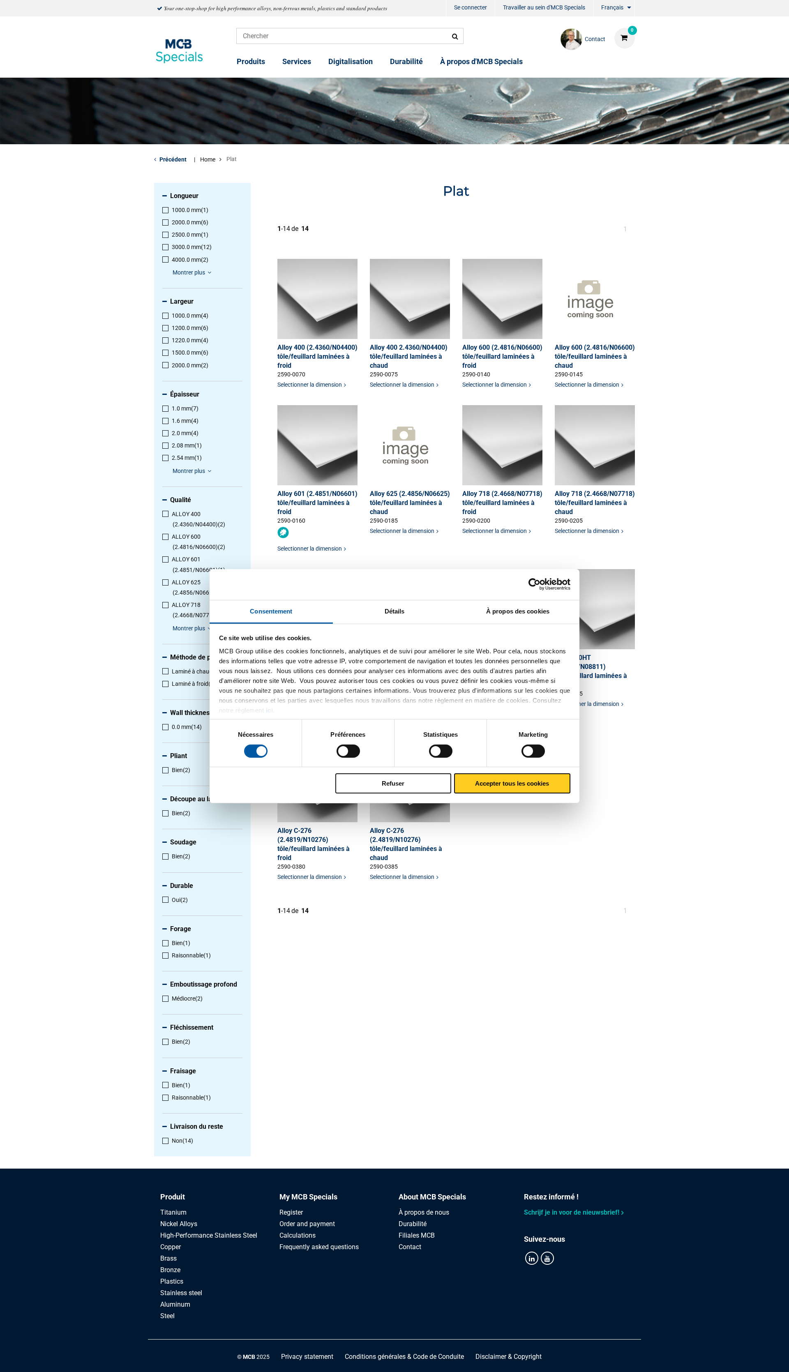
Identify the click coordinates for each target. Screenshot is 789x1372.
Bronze (170, 1270)
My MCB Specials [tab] (308, 1196)
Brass (168, 1258)
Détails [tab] (395, 610)
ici (269, 709)
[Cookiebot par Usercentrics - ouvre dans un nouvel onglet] (534, 584)
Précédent (173, 159)
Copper (170, 1247)
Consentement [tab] (271, 610)
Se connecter (470, 7)
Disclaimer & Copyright (508, 1356)
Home (207, 159)
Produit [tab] (172, 1196)
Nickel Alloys (178, 1224)
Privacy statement (307, 1356)
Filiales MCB (417, 1235)
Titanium (173, 1212)
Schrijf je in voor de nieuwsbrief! (571, 1212)
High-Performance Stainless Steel (208, 1235)
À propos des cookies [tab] (517, 610)
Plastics (171, 1281)
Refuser (393, 783)
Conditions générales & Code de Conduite (404, 1356)
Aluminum (175, 1304)
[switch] (348, 751)
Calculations (297, 1235)
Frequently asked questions (319, 1247)
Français (612, 7)
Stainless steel (181, 1293)
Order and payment (307, 1224)
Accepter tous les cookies (512, 783)
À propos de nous (424, 1212)
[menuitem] (470, 8)
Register (291, 1212)
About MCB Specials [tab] (432, 1196)
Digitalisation (350, 61)
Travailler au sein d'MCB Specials (544, 7)
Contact (410, 1247)
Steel (167, 1316)
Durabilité (406, 61)
